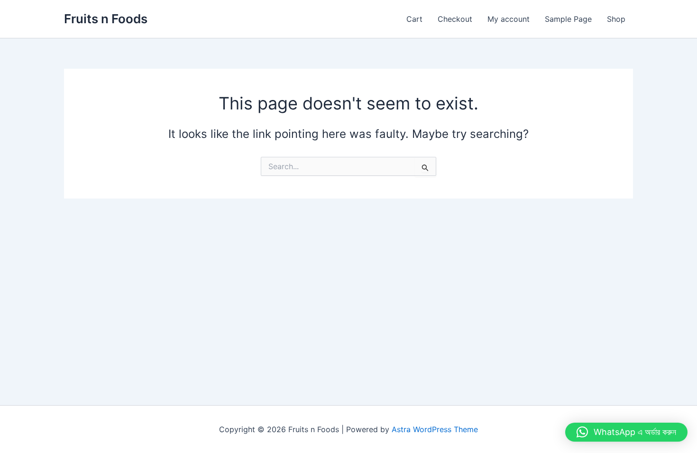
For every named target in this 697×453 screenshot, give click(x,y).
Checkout (455, 19)
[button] (626, 432)
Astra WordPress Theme (435, 429)
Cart (414, 19)
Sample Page (568, 19)
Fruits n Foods (105, 18)
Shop (616, 19)
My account (508, 19)
